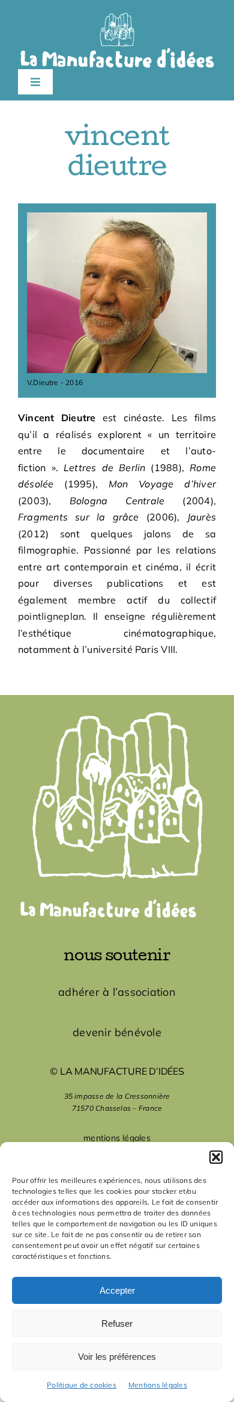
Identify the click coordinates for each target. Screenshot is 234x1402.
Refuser (117, 1323)
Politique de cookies (81, 1384)
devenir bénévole (117, 1032)
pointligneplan (51, 616)
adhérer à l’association (117, 992)
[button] (216, 1157)
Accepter (117, 1290)
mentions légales (117, 1137)
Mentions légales (157, 1384)
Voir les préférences (117, 1356)
